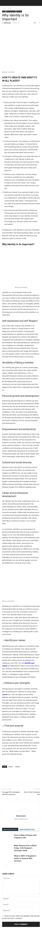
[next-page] (7, 866)
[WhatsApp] (19, 28)
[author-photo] (21, 813)
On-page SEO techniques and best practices (11, 793)
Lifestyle (19, 11)
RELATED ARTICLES (10, 829)
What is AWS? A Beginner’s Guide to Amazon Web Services (25, 858)
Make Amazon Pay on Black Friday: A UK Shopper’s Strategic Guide (25, 848)
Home (4, 8)
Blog (9, 8)
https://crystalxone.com (21, 819)
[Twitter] (9, 28)
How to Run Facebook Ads (32, 793)
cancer (5, 694)
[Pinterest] (14, 28)
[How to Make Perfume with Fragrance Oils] (7, 837)
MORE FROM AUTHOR (26, 829)
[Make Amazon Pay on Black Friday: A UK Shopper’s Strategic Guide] (7, 848)
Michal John (7, 23)
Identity (10, 766)
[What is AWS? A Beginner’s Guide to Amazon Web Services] (7, 858)
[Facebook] (4, 28)
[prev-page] (3, 866)
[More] (24, 28)
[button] (3, 3)
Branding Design (11, 11)
